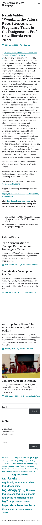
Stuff (9, 475)
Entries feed (7, 429)
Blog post (27, 461)
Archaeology (14, 461)
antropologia (5, 461)
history (35, 469)
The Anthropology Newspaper (13, 4)
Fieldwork (30, 466)
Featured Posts (13, 466)
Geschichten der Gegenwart (22, 469)
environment (21, 463)
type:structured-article (18, 505)
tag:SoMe (7, 497)
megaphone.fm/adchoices (12, 184)
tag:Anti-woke (20, 474)
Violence (21, 509)
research (4, 475)
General (10, 469)
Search (4, 407)
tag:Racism (8, 493)
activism (11, 458)
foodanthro (31, 292)
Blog (21, 461)
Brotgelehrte (35, 461)
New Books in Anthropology (18, 201)
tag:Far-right (11, 478)
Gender (4, 469)
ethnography (32, 464)
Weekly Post (28, 509)
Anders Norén (36, 520)
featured (4, 466)
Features (23, 466)
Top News (26, 501)
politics (32, 471)
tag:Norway (28, 490)
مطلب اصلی (5, 512)
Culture (13, 463)
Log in (4, 426)
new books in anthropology (20, 471)
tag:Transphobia (23, 497)
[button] (34, 4)
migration (9, 471)
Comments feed (8, 431)
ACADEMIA (5, 458)
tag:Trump (8, 501)
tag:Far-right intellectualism (18, 482)
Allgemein (18, 458)
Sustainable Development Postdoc (18, 273)
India (3, 471)
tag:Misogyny (11, 490)
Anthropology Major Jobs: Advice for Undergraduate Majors (18, 327)
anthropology (30, 457)
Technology (18, 501)
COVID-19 (5, 463)
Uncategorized (10, 509)
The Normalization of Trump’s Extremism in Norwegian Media (16, 246)
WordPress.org (8, 434)
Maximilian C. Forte (33, 396)
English (27, 45)
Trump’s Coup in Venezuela (19, 380)
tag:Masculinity (11, 485)
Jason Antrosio (27, 349)
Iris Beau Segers (31, 265)
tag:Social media (25, 493)
